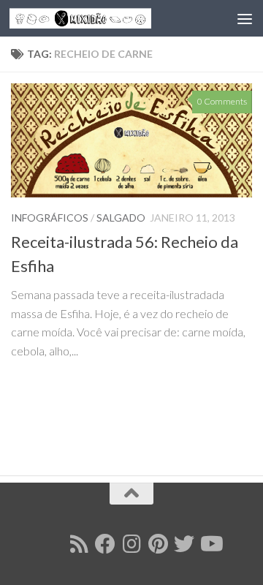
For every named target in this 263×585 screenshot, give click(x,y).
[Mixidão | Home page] (104, 18)
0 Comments (222, 101)
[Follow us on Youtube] (210, 544)
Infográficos (49, 217)
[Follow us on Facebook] (105, 544)
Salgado (120, 217)
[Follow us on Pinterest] (158, 544)
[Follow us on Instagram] (131, 544)
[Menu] (244, 18)
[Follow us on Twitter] (184, 544)
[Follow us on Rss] (79, 544)
